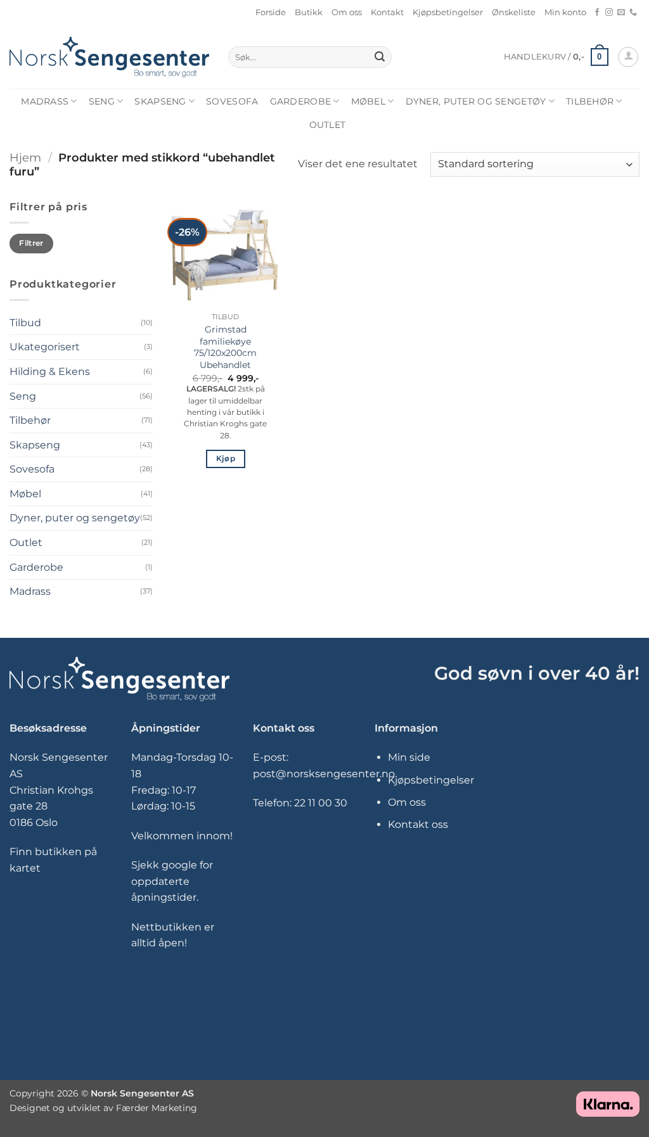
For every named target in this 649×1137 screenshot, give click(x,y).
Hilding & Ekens (50, 371)
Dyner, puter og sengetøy (476, 101)
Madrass (44, 101)
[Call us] (633, 12)
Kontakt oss (418, 824)
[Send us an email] (621, 12)
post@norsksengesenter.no (324, 774)
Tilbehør (590, 101)
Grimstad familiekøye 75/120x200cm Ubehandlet (225, 347)
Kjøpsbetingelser (448, 12)
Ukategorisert (45, 347)
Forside (270, 12)
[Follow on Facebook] (597, 12)
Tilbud (25, 323)
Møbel (368, 101)
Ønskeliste (514, 12)
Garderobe (300, 101)
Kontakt (387, 12)
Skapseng (160, 101)
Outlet (327, 124)
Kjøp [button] (225, 458)
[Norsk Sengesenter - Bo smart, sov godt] (109, 57)
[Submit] (380, 57)
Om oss (346, 12)
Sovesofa (232, 101)
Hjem (25, 157)
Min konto (565, 12)
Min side (409, 757)
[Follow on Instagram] (609, 12)
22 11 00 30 (320, 803)
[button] (556, 57)
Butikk (309, 12)
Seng (102, 101)
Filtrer (31, 243)
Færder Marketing (156, 1108)
